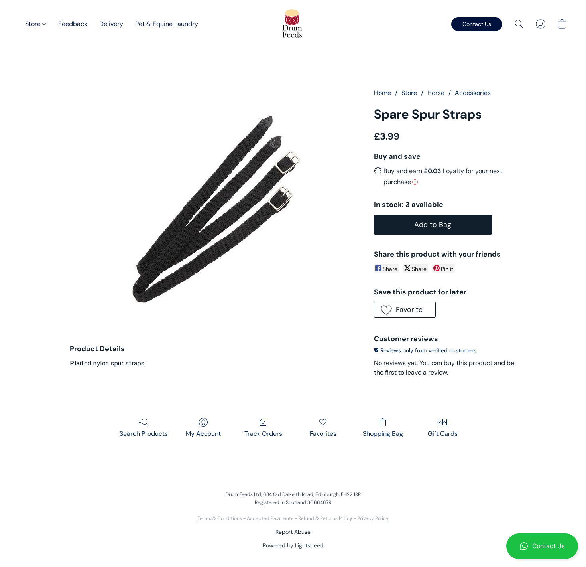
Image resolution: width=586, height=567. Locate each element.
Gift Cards (443, 433)
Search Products (144, 433)
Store (33, 24)
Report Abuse (293, 531)
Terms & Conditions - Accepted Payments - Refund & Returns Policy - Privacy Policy (293, 518)
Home (382, 93)
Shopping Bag (383, 433)
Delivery (111, 24)
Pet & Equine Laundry (166, 24)
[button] (542, 546)
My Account (203, 433)
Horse (435, 93)
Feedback (72, 24)
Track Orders (263, 433)
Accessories (473, 93)
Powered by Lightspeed (293, 545)
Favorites (323, 433)
